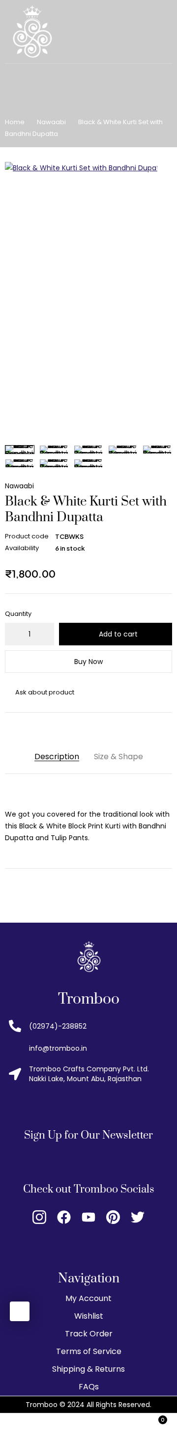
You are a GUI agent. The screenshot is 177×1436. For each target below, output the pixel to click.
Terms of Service (88, 1351)
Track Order (89, 1333)
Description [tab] (56, 756)
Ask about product (44, 692)
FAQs (89, 1386)
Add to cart (118, 634)
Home (15, 122)
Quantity (18, 613)
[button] (164, 169)
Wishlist (88, 1316)
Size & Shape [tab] (118, 756)
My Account (88, 1298)
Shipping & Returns (88, 1369)
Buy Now (88, 661)
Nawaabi (51, 122)
